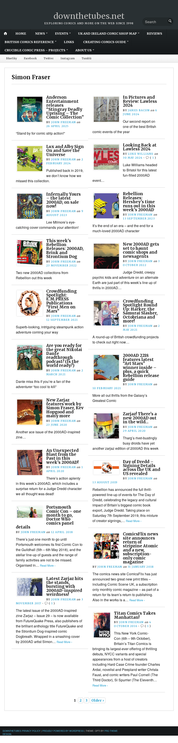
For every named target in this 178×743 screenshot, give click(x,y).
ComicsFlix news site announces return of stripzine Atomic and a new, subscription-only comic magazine (140, 548)
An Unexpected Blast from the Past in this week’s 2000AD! (62, 456)
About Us (83, 50)
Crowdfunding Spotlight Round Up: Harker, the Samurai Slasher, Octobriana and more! (140, 311)
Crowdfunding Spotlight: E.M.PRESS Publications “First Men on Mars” (61, 301)
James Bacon (139, 110)
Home (20, 33)
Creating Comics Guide (104, 42)
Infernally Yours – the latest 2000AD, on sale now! (63, 200)
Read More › (133, 521)
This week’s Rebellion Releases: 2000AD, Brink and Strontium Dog (65, 248)
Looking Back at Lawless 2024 (140, 147)
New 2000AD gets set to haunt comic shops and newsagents (141, 250)
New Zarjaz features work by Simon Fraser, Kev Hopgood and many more (65, 408)
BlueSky (11, 58)
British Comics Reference (29, 42)
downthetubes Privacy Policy (21, 730)
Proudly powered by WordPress (63, 730)
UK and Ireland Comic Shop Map (107, 33)
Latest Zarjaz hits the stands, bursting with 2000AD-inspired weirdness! (64, 586)
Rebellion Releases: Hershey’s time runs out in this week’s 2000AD (139, 201)
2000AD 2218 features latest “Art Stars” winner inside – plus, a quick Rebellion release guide (141, 367)
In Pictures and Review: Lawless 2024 (140, 101)
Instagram (68, 58)
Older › (97, 700)
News (40, 33)
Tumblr (87, 58)
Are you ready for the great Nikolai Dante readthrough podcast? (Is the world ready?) (64, 355)
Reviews (154, 33)
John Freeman (63, 122)
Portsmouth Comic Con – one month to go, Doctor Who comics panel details (48, 517)
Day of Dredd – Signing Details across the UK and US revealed (141, 467)
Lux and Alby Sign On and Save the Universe (65, 150)
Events (61, 33)
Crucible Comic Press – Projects (35, 50)
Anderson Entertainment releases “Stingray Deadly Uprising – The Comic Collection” (65, 107)
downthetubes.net (89, 16)
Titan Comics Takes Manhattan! (135, 615)
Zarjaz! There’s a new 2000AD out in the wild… (140, 417)
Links (69, 42)
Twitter (49, 58)
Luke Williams (140, 153)
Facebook (30, 58)
